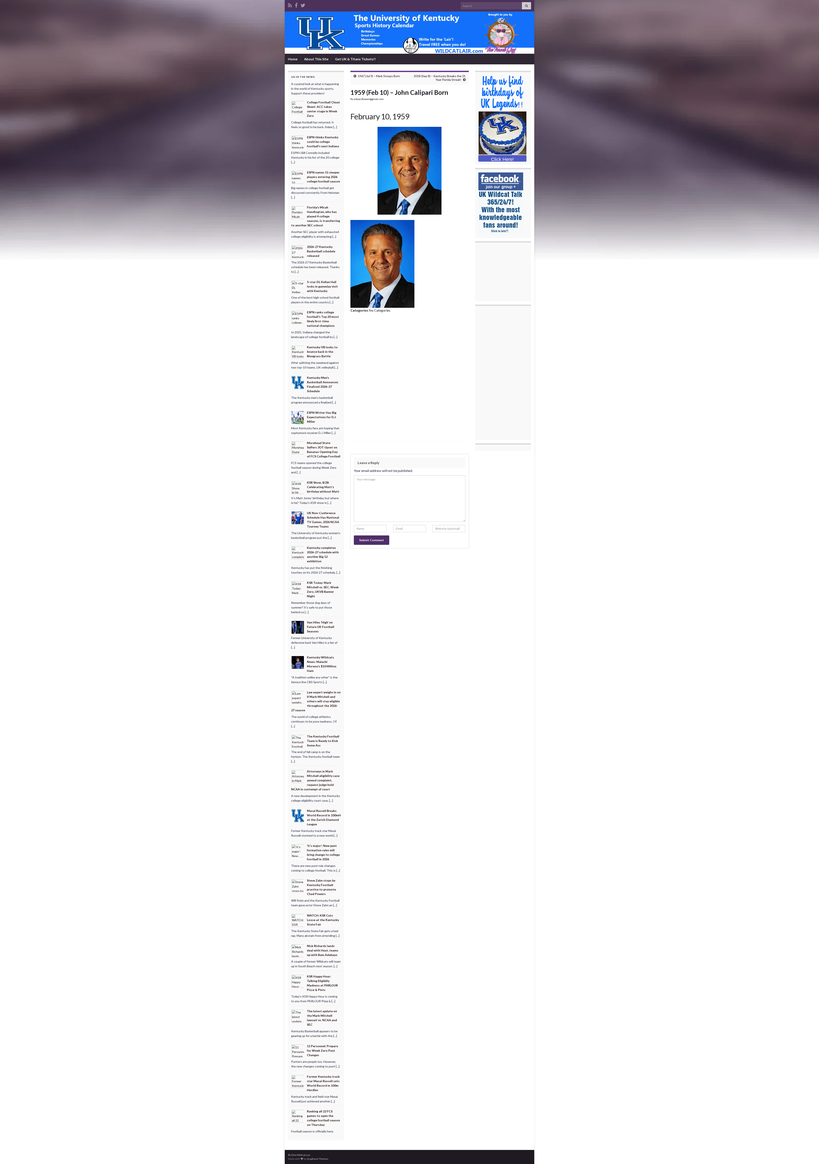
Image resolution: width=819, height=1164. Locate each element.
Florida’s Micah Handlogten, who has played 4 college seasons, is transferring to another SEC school (315, 216)
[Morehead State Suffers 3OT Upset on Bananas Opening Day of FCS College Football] (298, 447)
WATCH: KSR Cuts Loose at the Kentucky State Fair (323, 920)
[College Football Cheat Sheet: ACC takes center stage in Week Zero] (298, 107)
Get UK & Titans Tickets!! (355, 59)
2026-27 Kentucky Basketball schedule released (321, 251)
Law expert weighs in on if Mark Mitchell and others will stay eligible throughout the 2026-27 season (316, 701)
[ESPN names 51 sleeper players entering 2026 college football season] (298, 177)
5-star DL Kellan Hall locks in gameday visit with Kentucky (322, 286)
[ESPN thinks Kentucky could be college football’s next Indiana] (298, 142)
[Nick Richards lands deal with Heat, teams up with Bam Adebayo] (298, 950)
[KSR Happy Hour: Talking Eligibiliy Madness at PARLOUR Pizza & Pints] (298, 981)
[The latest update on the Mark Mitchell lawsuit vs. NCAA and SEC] (298, 1016)
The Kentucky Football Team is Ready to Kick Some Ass (323, 741)
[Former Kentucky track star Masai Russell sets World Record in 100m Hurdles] (298, 1081)
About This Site (316, 59)
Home (293, 59)
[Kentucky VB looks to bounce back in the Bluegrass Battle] (298, 352)
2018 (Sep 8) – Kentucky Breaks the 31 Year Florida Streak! (440, 77)
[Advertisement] (409, 348)
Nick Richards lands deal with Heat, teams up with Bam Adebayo (322, 950)
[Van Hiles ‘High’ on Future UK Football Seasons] (298, 627)
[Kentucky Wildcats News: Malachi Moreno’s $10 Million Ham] (298, 662)
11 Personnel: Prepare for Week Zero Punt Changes (322, 1050)
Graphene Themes (317, 1158)
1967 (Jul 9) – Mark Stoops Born (379, 76)
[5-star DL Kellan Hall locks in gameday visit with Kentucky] (298, 286)
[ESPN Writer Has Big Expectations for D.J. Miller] (298, 417)
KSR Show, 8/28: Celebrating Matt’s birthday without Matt (323, 487)
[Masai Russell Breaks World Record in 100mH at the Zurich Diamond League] (298, 815)
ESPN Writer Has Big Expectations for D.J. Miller (321, 417)
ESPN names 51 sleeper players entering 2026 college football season (323, 177)
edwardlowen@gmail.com (369, 99)
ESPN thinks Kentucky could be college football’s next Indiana (323, 141)
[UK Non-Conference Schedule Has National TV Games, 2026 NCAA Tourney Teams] (298, 517)
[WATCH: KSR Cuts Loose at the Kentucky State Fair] (298, 920)
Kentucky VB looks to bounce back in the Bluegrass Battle (322, 351)
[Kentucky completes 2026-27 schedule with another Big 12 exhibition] (298, 552)
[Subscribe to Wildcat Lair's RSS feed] (290, 4)
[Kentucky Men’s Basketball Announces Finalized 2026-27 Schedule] (298, 382)
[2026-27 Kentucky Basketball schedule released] (298, 251)
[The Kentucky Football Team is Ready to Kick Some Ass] (298, 741)
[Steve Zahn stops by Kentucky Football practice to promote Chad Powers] (298, 885)
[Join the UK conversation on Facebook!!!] (296, 4)
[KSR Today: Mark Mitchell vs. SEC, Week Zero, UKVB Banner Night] (298, 587)
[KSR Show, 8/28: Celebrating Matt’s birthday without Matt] (298, 487)
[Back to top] (809, 1154)
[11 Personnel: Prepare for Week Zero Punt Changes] (298, 1051)
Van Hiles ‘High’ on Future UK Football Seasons (320, 626)
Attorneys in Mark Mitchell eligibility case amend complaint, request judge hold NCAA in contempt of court (315, 780)
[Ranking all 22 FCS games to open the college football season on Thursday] (298, 1116)
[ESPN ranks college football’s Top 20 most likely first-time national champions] (298, 317)
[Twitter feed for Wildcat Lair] (303, 4)
